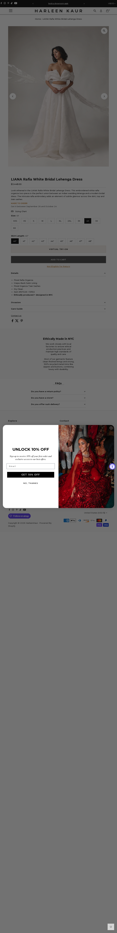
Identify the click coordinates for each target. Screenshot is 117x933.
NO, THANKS (30, 483)
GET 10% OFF (30, 474)
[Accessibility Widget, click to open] (112, 466)
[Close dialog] (111, 428)
